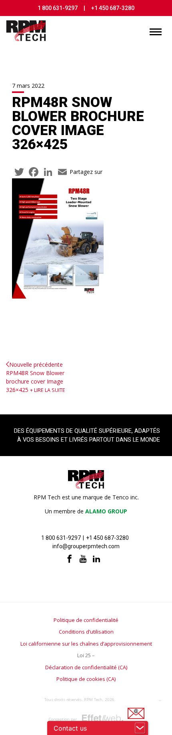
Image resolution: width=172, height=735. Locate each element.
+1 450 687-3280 (112, 8)
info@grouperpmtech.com (86, 546)
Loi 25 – (86, 655)
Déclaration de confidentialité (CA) (86, 667)
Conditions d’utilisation (86, 631)
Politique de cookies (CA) (86, 678)
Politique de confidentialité (86, 620)
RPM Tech (93, 699)
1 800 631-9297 (58, 8)
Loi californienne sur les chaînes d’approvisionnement (86, 643)
